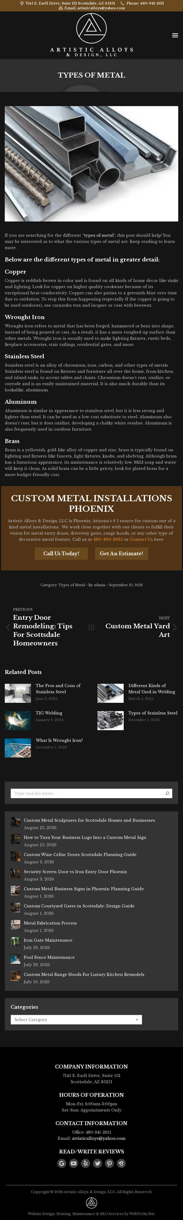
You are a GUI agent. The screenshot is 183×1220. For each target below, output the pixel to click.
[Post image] (18, 693)
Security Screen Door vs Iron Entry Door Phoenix (75, 871)
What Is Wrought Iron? (59, 740)
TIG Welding (49, 713)
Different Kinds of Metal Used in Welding (151, 688)
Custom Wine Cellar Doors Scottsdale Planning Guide (80, 854)
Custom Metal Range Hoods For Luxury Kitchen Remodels (84, 974)
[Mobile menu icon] (175, 35)
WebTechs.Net (141, 1214)
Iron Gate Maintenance (48, 940)
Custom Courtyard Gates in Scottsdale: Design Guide (79, 906)
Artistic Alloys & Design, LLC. (90, 1192)
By (96, 585)
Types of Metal (72, 585)
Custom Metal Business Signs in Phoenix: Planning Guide (84, 888)
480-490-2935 (108, 539)
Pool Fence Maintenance (49, 957)
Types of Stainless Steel (153, 713)
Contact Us (141, 539)
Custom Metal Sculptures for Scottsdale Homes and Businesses (89, 820)
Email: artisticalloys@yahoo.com (95, 8)
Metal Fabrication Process (50, 923)
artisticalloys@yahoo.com (98, 1138)
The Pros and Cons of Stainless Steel (58, 688)
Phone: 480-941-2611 (145, 3)
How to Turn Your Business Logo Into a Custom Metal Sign (85, 837)
